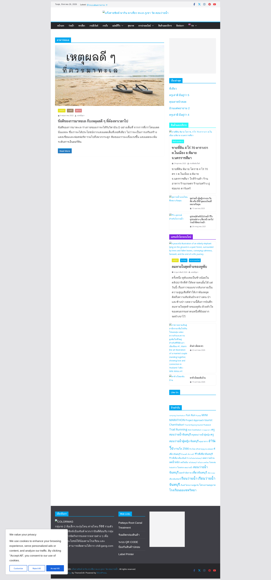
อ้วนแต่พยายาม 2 (179, 108)
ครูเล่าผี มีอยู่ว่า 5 (179, 95)
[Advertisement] (192, 56)
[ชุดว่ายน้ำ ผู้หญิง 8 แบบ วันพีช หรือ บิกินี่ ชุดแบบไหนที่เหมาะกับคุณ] (178, 203)
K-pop (198, 415)
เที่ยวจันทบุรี (199, 472)
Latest (61, 110)
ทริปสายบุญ (200, 449)
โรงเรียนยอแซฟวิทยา (182, 490)
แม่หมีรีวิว (116, 25)
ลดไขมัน (184, 462)
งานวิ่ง (105, 25)
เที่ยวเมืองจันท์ (174, 479)
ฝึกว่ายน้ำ (191, 454)
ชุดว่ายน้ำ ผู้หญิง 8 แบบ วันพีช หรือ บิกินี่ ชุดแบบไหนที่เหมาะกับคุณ (201, 201)
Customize (18, 568)
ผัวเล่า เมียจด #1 (196, 346)
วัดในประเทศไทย (203, 462)
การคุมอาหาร (206, 430)
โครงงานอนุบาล (207, 485)
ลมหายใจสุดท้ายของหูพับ (189, 266)
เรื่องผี (182, 485)
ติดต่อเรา (180, 25)
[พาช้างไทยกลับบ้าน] (178, 380)
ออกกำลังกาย (185, 472)
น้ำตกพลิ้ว (184, 454)
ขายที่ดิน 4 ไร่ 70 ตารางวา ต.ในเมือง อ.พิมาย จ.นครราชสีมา (190, 152)
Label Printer (126, 554)
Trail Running (178, 429)
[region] (37, 551)
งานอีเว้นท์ (93, 25)
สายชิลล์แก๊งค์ (195, 163)
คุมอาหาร (203, 441)
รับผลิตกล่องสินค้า (129, 534)
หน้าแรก (60, 25)
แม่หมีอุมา (81, 116)
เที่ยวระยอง (211, 473)
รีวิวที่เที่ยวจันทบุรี (204, 454)
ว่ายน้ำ (71, 25)
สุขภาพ (131, 25)
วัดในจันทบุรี (193, 462)
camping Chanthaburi (177, 416)
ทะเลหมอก (209, 449)
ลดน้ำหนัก (174, 462)
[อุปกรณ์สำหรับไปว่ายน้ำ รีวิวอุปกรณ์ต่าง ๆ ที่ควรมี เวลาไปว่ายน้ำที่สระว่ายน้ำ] (178, 221)
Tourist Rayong (191, 425)
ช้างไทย (183, 260)
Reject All (37, 568)
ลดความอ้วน (208, 458)
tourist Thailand (204, 425)
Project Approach (194, 420)
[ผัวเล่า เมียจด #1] (178, 348)
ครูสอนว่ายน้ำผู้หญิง (200, 434)
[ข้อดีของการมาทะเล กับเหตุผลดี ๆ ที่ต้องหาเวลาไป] (109, 75)
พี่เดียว (173, 88)
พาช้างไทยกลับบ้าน (198, 377)
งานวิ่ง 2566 (181, 448)
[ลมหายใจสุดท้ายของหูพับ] (192, 249)
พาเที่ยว (81, 25)
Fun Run (190, 415)
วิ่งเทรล (180, 467)
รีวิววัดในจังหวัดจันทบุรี (194, 458)
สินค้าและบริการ (165, 25)
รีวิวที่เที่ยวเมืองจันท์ (177, 458)
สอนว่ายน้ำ (188, 467)
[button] (121, 26)
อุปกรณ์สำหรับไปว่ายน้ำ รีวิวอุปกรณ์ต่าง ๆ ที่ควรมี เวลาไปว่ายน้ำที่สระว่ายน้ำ (201, 219)
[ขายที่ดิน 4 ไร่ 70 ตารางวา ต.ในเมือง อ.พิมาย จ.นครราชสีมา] (192, 133)
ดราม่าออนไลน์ (144, 25)
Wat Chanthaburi (194, 430)
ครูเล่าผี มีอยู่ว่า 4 (179, 114)
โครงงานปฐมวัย (192, 485)
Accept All (55, 568)
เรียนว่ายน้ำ (188, 478)
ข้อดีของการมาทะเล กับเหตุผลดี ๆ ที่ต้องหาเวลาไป (93, 121)
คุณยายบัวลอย (95, 2)
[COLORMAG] (64, 521)
